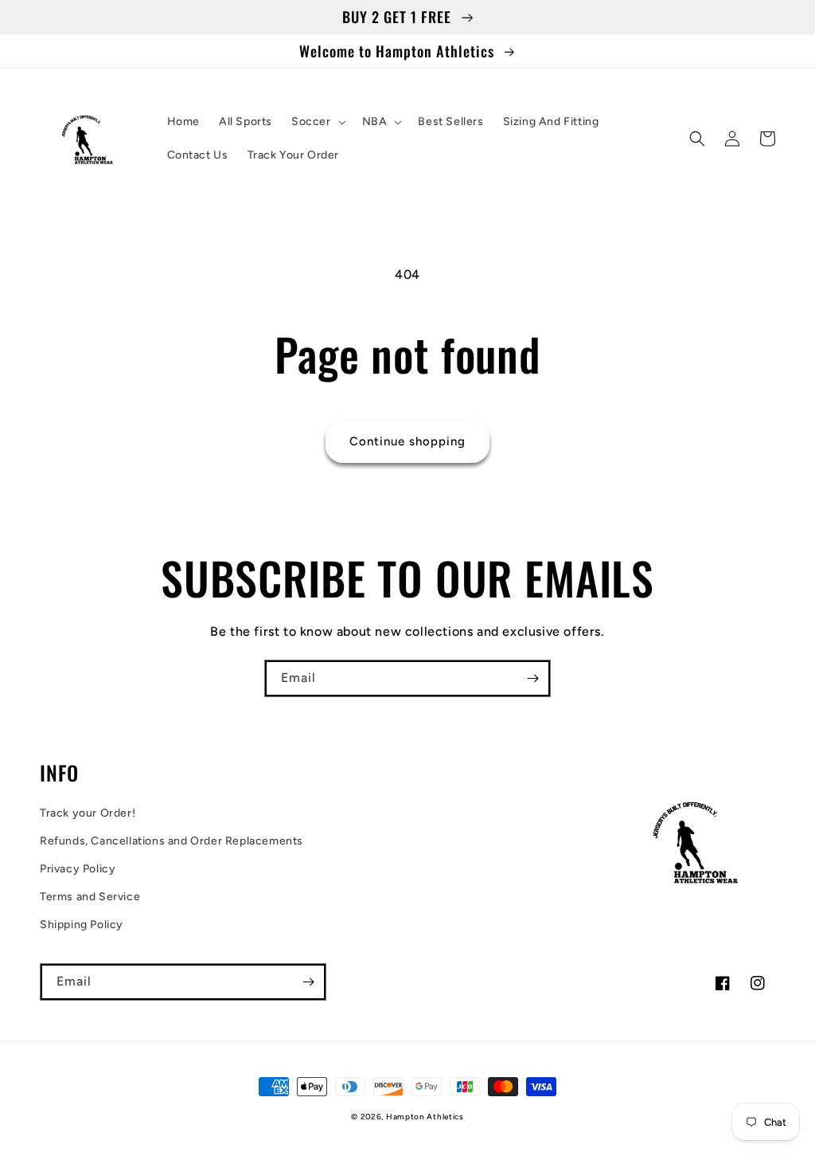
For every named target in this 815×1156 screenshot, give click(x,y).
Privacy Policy (77, 869)
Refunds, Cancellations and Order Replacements (171, 841)
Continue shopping (407, 441)
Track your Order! (87, 813)
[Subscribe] (532, 678)
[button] (317, 122)
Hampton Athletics (425, 1116)
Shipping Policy (81, 924)
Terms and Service (90, 896)
